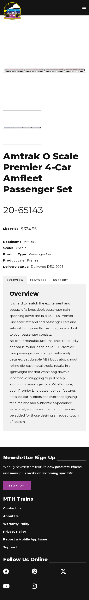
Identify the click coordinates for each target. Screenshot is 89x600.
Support (61, 280)
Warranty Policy (16, 524)
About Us (11, 516)
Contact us (12, 508)
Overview (15, 280)
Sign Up (17, 485)
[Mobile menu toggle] (84, 7)
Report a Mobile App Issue (25, 539)
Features (38, 280)
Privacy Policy (14, 532)
